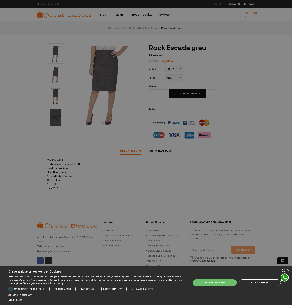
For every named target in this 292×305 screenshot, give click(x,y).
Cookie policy (15, 300)
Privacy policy (56, 283)
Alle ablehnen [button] (260, 282)
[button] (97, 295)
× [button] (288, 270)
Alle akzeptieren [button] (215, 282)
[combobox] (283, 270)
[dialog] (146, 285)
